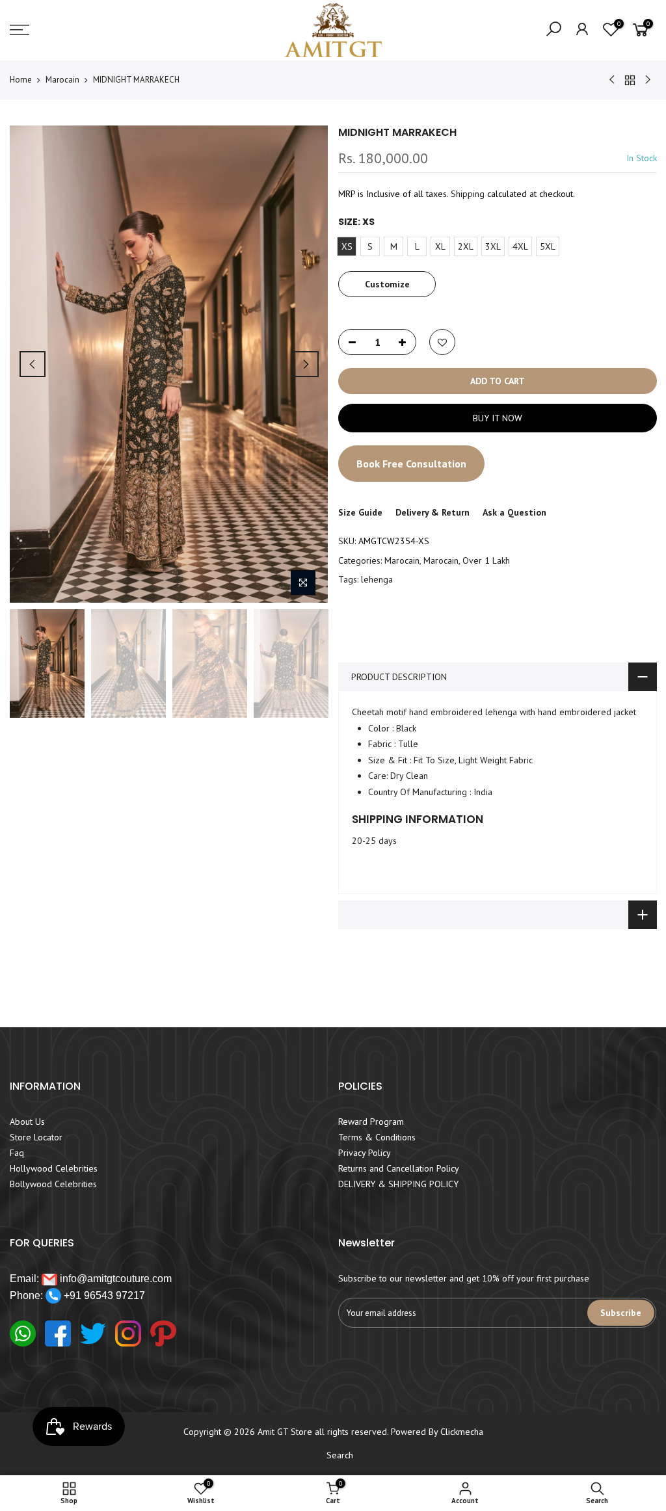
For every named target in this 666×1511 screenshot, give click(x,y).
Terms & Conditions (377, 1137)
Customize (386, 283)
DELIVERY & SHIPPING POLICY (398, 1184)
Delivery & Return (432, 512)
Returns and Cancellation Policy (398, 1168)
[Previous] (33, 364)
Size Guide (360, 512)
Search (339, 1455)
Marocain (62, 79)
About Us (27, 1121)
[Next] (306, 364)
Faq (17, 1153)
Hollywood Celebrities (54, 1168)
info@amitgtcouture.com (114, 1278)
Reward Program (371, 1121)
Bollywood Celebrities (53, 1184)
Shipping (468, 194)
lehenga (377, 579)
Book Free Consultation (411, 463)
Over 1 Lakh (486, 560)
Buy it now (497, 418)
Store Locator (36, 1137)
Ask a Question (514, 512)
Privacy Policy (364, 1153)
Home (21, 79)
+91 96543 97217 (103, 1295)
